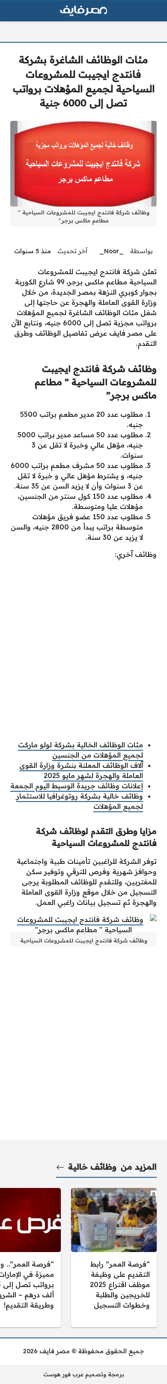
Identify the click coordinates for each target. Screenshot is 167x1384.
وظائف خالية (92, 1167)
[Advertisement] (83, 649)
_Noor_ (111, 251)
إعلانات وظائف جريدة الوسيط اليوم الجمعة (76, 785)
